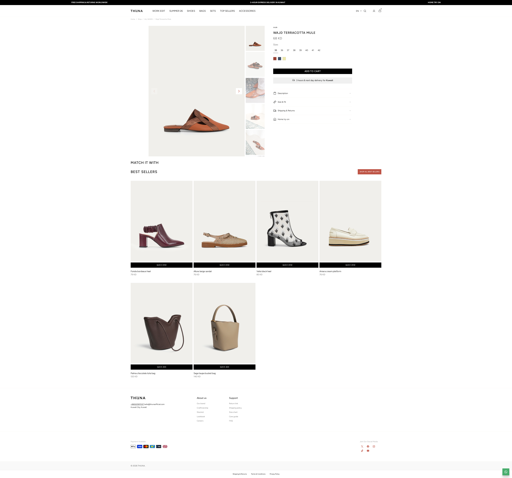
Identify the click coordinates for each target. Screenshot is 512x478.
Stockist (200, 412)
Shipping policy (235, 408)
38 (295, 51)
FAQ (231, 421)
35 (276, 51)
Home (133, 19)
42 (320, 51)
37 (289, 51)
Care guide (233, 416)
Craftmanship (202, 408)
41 (313, 51)
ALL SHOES (148, 19)
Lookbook (201, 416)
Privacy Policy (274, 474)
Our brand (201, 403)
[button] (365, 11)
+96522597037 (137, 404)
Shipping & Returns (240, 474)
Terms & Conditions (258, 474)
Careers (200, 421)
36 (282, 51)
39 (301, 51)
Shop (140, 19)
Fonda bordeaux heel (141, 271)
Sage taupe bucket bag (205, 373)
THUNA (141, 466)
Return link (233, 403)
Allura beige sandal (203, 271)
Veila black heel (264, 271)
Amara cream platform (330, 271)
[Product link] (162, 230)
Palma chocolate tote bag (143, 373)
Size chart (233, 412)
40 (307, 51)
